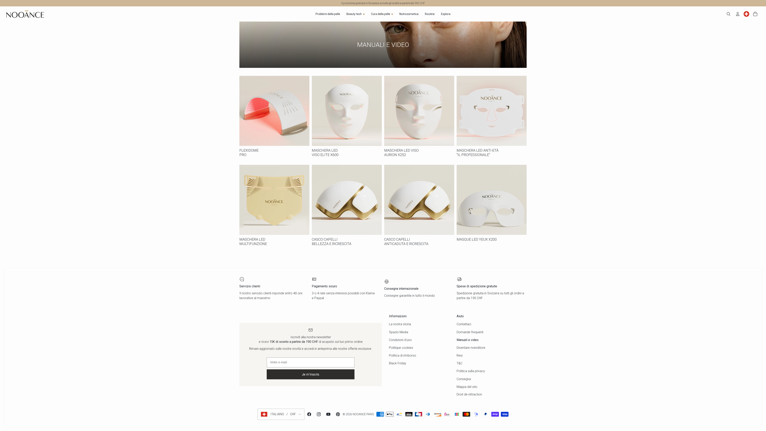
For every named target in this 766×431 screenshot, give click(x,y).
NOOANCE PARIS (363, 414)
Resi (460, 355)
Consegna (464, 379)
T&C (459, 363)
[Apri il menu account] (737, 14)
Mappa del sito (467, 387)
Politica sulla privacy (471, 371)
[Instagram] (318, 414)
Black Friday (397, 363)
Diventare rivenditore (471, 348)
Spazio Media (398, 332)
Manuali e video (468, 340)
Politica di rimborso (402, 355)
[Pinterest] (338, 414)
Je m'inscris (310, 374)
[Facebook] (309, 414)
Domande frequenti (470, 332)
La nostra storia (400, 324)
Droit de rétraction (469, 394)
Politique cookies (401, 348)
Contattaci (464, 324)
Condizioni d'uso (400, 340)
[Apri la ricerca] (728, 14)
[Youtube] (328, 414)
